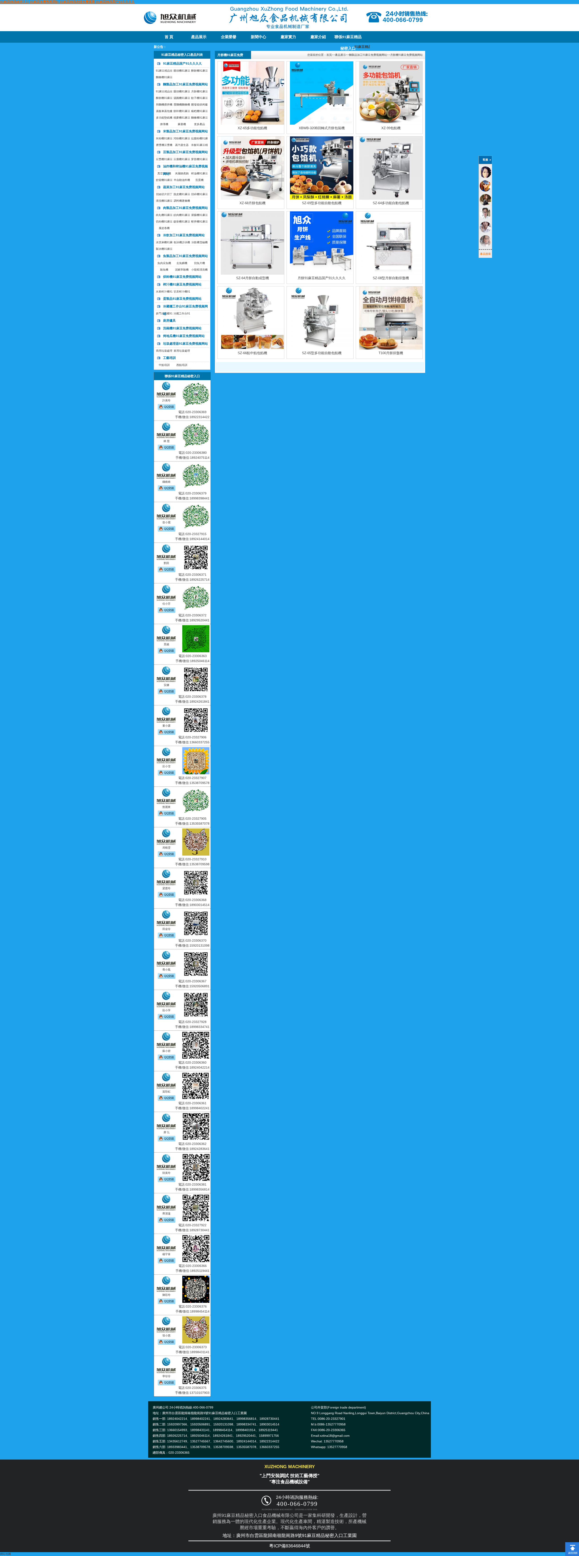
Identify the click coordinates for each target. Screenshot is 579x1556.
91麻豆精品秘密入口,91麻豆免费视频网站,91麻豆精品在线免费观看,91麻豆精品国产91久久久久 (67, 2)
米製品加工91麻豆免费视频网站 (185, 131)
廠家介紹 (318, 37)
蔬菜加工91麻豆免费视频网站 (184, 187)
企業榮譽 (228, 37)
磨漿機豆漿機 (164, 145)
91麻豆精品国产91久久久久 (182, 63)
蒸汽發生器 (182, 145)
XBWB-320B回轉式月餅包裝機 (322, 128)
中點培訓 (164, 365)
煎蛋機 (199, 180)
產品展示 (198, 37)
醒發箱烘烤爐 (199, 104)
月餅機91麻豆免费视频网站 (406, 54)
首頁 (329, 54)
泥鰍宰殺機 (182, 269)
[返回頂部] (572, 1543)
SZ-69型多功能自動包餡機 (322, 203)
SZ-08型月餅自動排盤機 (391, 278)
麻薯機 (182, 124)
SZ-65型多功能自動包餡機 (322, 353)
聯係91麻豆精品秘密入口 (348, 39)
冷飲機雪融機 (199, 242)
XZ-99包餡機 (391, 128)
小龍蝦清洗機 (199, 269)
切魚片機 (199, 263)
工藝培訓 (169, 358)
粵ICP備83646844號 (289, 1545)
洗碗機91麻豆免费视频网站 (182, 328)
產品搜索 (485, 253)
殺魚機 (164, 269)
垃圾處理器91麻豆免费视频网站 (185, 343)
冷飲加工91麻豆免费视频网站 (184, 235)
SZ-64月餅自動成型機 (252, 278)
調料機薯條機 (182, 200)
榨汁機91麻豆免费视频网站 (182, 284)
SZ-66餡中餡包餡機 (252, 353)
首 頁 (169, 37)
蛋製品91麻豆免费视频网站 (182, 298)
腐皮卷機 (164, 228)
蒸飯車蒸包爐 (164, 111)
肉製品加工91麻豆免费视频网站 (185, 208)
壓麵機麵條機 (182, 104)
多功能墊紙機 (164, 117)
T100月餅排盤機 (391, 353)
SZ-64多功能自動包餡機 (391, 203)
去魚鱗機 (181, 263)
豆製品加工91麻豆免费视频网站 (185, 152)
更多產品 (199, 124)
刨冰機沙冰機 (182, 242)
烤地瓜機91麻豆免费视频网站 (184, 336)
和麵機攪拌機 (164, 104)
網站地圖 (5, 1554)
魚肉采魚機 (164, 263)
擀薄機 (164, 124)
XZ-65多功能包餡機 (252, 128)
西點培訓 (181, 365)
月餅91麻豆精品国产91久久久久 (322, 278)
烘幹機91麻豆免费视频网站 (182, 276)
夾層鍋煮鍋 (182, 173)
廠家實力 (288, 37)
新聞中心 (258, 37)
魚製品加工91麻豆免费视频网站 (185, 256)
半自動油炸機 (182, 180)
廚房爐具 (169, 320)
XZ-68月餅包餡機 (253, 203)
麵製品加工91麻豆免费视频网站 (185, 84)
